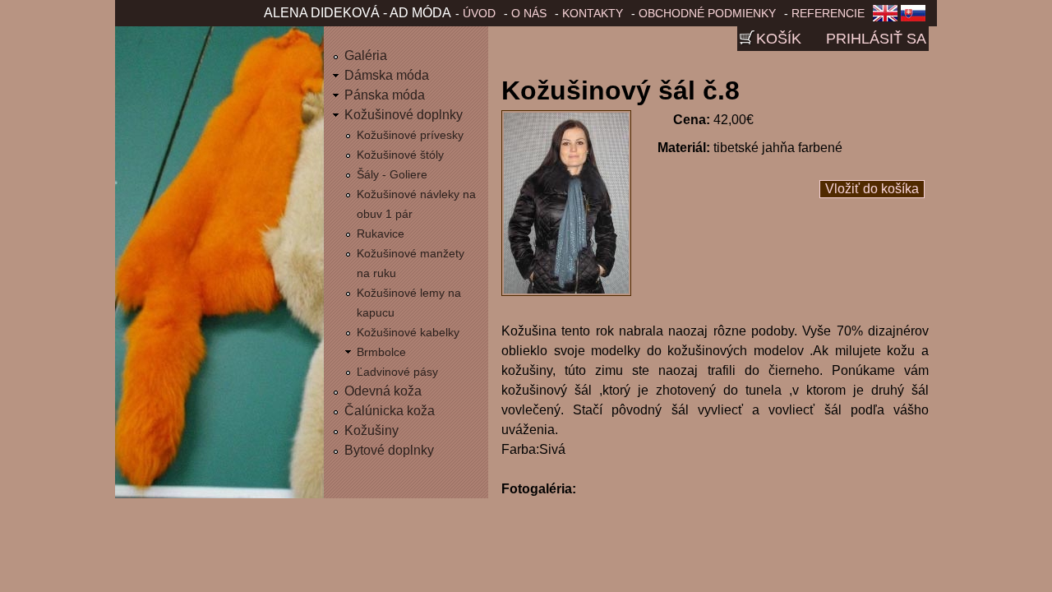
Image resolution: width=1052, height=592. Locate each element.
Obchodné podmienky (707, 13)
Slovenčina (916, 18)
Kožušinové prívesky (410, 134)
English (885, 18)
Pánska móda (384, 95)
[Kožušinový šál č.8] (566, 291)
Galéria (365, 55)
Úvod (479, 13)
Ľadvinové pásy (397, 371)
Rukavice (380, 233)
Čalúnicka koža (389, 411)
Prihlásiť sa (876, 38)
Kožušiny (371, 430)
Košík (778, 38)
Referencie (828, 13)
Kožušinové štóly (400, 154)
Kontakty (592, 13)
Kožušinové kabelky (408, 332)
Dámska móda (386, 75)
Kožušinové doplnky (403, 115)
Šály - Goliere (392, 174)
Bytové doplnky (389, 450)
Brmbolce (381, 351)
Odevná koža (383, 391)
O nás (529, 13)
